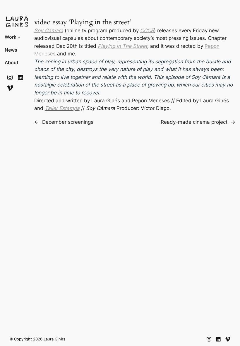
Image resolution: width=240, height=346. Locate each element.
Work (10, 37)
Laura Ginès (54, 339)
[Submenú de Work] (19, 37)
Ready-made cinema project (194, 122)
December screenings (67, 122)
